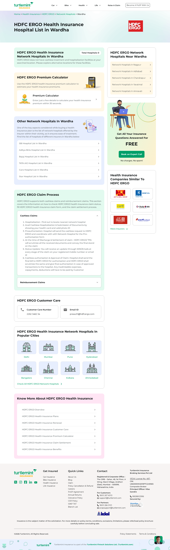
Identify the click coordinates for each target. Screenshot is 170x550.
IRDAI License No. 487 (140, 479)
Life (96, 5)
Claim (70, 483)
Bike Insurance (49, 480)
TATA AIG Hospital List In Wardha (35, 163)
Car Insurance (49, 477)
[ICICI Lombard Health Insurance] (143, 220)
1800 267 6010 (106, 495)
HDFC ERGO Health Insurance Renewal (42, 423)
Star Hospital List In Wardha (33, 176)
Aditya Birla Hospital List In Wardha (37, 150)
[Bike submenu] (70, 5)
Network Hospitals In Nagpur (126, 65)
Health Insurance (31, 14)
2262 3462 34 (33, 314)
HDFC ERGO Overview (33, 410)
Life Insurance (49, 486)
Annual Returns (75, 495)
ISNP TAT (72, 504)
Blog (70, 480)
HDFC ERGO (48, 14)
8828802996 (138, 496)
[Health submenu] (86, 5)
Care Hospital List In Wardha (33, 170)
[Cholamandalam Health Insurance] (143, 206)
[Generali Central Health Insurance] (120, 220)
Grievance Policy (75, 498)
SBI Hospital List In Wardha (33, 143)
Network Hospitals (66, 14)
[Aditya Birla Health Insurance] (120, 193)
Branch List (73, 507)
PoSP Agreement (76, 492)
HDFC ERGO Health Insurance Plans (40, 416)
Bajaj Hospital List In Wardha (33, 156)
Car (53, 5)
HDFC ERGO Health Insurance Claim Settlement (46, 443)
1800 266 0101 (106, 505)
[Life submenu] (99, 5)
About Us (72, 477)
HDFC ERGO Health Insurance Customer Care (45, 429)
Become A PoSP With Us (138, 5)
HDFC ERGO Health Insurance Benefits (41, 449)
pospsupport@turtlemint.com (113, 508)
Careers (71, 489)
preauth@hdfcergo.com (82, 314)
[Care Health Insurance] (120, 206)
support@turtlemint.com (110, 498)
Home (17, 14)
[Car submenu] (56, 5)
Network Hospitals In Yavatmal (127, 84)
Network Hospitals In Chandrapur (129, 78)
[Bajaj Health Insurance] (143, 193)
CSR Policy (73, 501)
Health (82, 5)
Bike (67, 5)
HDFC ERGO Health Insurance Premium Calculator (48, 436)
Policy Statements (128, 534)
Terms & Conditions (147, 534)
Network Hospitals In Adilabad (127, 71)
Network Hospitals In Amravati (127, 91)
